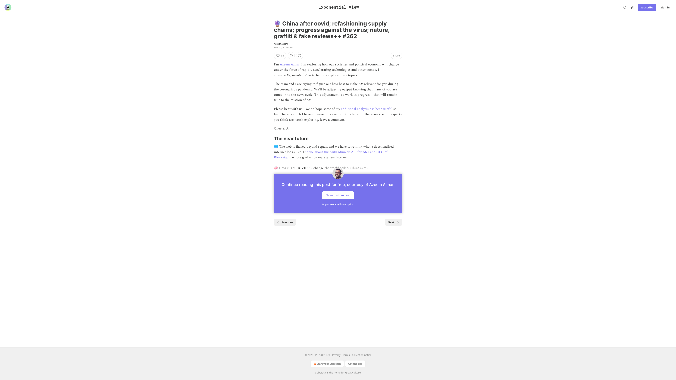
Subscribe (646, 7)
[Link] (269, 138)
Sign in (665, 7)
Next (391, 222)
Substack (320, 372)
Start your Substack (329, 363)
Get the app (355, 363)
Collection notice (361, 355)
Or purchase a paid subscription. (338, 204)
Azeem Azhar (281, 44)
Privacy (336, 355)
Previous (287, 222)
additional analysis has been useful (366, 109)
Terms (346, 355)
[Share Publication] (632, 7)
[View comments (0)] (291, 55)
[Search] (624, 7)
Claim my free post (338, 195)
